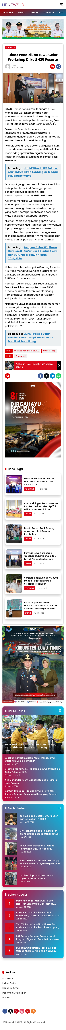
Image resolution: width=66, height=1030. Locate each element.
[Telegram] (52, 376)
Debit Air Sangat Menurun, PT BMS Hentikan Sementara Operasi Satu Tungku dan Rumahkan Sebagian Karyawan (35, 902)
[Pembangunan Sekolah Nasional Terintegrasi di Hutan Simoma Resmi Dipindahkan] (14, 608)
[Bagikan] (58, 66)
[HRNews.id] (13, 4)
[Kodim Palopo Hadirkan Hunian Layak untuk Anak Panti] (11, 878)
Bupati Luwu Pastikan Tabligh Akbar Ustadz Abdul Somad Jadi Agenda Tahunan (36, 949)
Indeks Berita (9, 983)
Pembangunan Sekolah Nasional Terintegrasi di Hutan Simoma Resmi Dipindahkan (41, 605)
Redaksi (15, 66)
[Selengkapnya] (59, 710)
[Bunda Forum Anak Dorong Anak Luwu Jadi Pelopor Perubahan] (14, 533)
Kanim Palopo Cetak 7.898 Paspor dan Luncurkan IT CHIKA (39, 818)
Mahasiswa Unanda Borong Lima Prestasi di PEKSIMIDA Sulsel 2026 (39, 481)
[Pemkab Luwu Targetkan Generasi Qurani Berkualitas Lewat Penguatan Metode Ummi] (14, 558)
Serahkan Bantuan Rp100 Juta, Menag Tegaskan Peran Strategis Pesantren (41, 580)
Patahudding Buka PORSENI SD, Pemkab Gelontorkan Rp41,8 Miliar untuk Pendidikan (41, 506)
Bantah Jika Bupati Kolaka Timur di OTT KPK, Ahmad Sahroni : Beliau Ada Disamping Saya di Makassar (31, 793)
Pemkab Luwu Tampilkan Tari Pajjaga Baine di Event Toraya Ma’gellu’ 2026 (40, 862)
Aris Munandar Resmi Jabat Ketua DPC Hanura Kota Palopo (31, 782)
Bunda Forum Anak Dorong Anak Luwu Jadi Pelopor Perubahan (39, 531)
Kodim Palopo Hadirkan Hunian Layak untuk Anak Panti (37, 877)
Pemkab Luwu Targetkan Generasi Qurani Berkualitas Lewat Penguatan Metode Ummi (40, 557)
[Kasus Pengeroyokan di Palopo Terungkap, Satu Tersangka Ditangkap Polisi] (11, 848)
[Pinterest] (16, 1011)
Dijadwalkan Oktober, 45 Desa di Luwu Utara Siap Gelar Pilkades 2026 (32, 771)
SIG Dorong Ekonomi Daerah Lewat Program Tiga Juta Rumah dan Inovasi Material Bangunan (37, 938)
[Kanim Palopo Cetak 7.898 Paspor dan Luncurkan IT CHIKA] (11, 819)
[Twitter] (46, 376)
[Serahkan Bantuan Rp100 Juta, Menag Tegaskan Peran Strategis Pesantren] (14, 583)
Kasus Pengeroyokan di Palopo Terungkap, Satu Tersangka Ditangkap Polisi (37, 847)
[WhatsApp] (58, 376)
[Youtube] (27, 1011)
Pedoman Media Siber (14, 992)
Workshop (50, 350)
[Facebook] (40, 376)
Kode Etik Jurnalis (11, 988)
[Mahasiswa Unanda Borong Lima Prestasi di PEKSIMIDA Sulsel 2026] (14, 484)
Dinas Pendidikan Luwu (28, 350)
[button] (62, 5)
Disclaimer (8, 978)
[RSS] (33, 1011)
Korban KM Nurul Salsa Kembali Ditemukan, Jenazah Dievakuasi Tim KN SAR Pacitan (38, 914)
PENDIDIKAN (10, 47)
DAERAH (22, 355)
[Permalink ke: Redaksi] (8, 66)
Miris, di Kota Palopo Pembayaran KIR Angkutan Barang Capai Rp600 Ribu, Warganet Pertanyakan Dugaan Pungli (39, 832)
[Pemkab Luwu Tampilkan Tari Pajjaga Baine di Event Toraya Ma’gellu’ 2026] (11, 863)
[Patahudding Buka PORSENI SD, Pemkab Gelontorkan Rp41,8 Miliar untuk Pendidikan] (14, 509)
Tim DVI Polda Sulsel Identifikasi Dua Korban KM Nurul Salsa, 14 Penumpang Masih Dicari (37, 926)
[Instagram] (21, 1011)
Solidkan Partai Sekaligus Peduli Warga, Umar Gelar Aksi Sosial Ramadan (30, 760)
